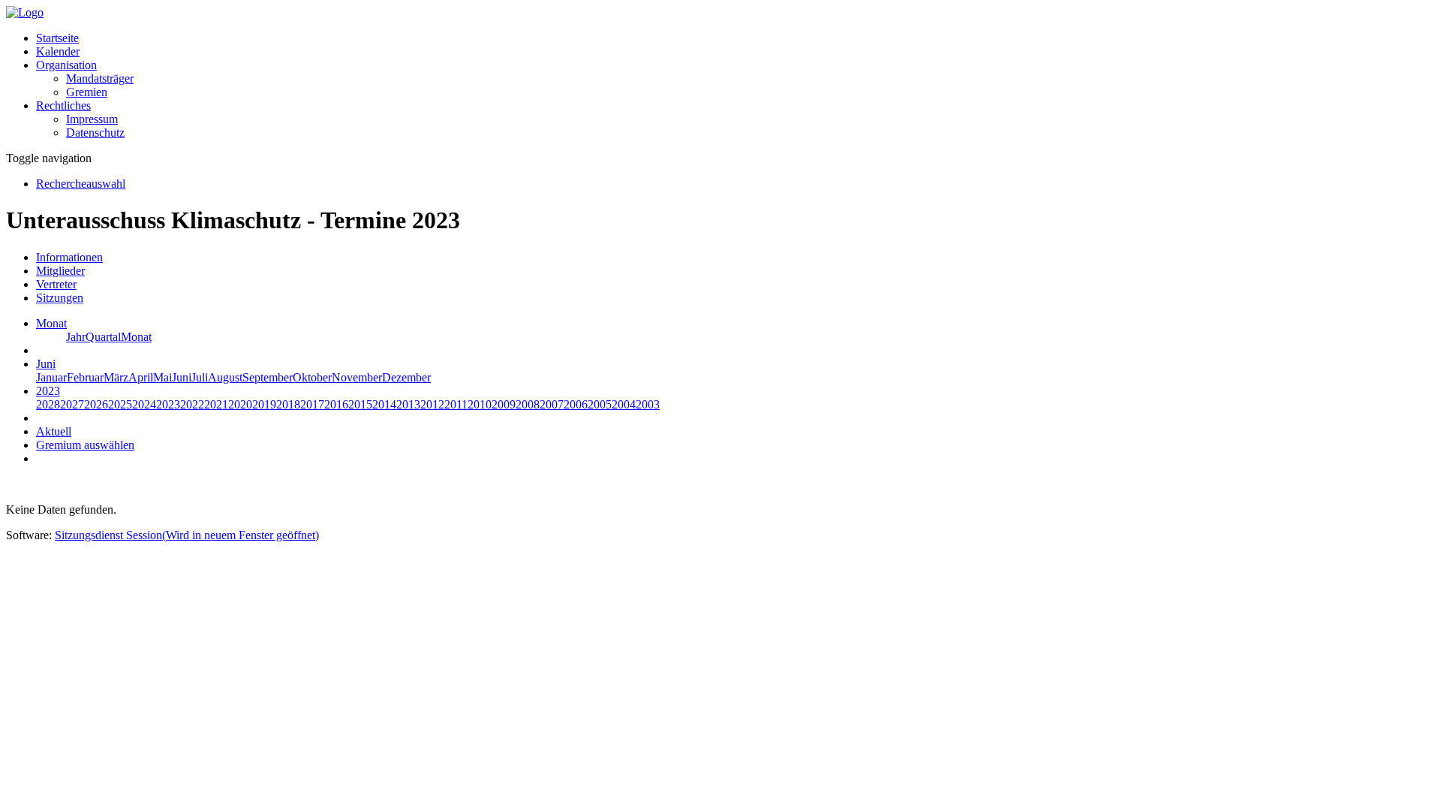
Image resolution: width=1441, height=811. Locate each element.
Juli (199, 377)
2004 (624, 404)
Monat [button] (51, 323)
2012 (432, 404)
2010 (480, 404)
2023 (168, 404)
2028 (48, 404)
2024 (144, 404)
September (267, 377)
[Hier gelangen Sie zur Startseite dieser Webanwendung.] (25, 12)
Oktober (312, 377)
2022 (192, 404)
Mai (162, 377)
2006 (576, 404)
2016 (336, 404)
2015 (360, 404)
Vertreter (56, 284)
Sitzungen (59, 297)
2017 (312, 404)
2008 (528, 404)
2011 (456, 404)
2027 (72, 404)
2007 (552, 404)
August (225, 377)
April (140, 377)
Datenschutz (95, 132)
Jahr (76, 336)
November (357, 377)
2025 (120, 404)
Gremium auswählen (85, 445)
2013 (408, 404)
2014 (384, 404)
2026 (96, 404)
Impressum (92, 119)
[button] (66, 65)
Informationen (69, 257)
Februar (85, 377)
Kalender (58, 51)
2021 (216, 404)
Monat (136, 336)
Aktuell (53, 431)
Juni (181, 377)
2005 (600, 404)
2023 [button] (48, 390)
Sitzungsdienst (187, 535)
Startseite (57, 38)
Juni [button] (46, 363)
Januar (51, 377)
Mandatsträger (100, 78)
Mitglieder (60, 270)
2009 (504, 404)
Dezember (406, 377)
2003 (648, 404)
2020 (240, 404)
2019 (264, 404)
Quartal (103, 336)
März (116, 377)
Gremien (86, 92)
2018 (288, 404)
